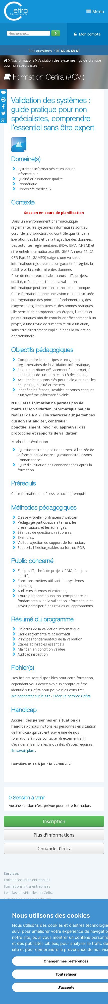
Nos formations (22, 61)
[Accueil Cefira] (16, 10)
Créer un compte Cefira (72, 696)
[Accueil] (5, 61)
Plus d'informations (54, 835)
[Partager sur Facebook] (3, 106)
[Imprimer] (3, 99)
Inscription (54, 821)
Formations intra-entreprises (27, 886)
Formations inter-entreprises (27, 879)
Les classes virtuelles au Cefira (28, 892)
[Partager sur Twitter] (3, 113)
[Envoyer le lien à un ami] (3, 92)
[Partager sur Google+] (3, 120)
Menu (97, 11)
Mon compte (89, 34)
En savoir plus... (23, 750)
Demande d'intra (54, 848)
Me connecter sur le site (30, 696)
